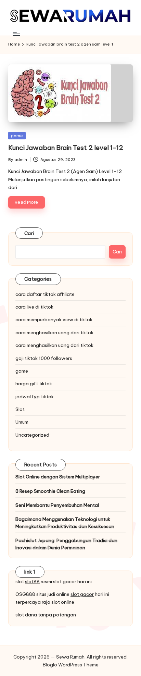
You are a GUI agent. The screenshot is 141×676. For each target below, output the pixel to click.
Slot (20, 409)
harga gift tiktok (33, 383)
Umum (21, 422)
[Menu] (16, 34)
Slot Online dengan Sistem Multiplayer (57, 477)
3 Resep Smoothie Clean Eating (50, 491)
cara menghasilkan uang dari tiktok (54, 332)
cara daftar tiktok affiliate (45, 294)
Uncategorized (32, 435)
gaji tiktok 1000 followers (43, 358)
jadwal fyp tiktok (34, 396)
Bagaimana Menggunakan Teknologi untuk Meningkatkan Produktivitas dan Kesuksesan (64, 522)
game (17, 135)
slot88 (32, 581)
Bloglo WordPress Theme (71, 665)
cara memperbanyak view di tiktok (53, 319)
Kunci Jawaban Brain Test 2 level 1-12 (65, 147)
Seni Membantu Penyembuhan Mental (57, 505)
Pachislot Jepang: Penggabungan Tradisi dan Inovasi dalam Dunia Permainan (66, 543)
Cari (29, 233)
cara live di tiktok (34, 307)
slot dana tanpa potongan (45, 615)
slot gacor (82, 594)
